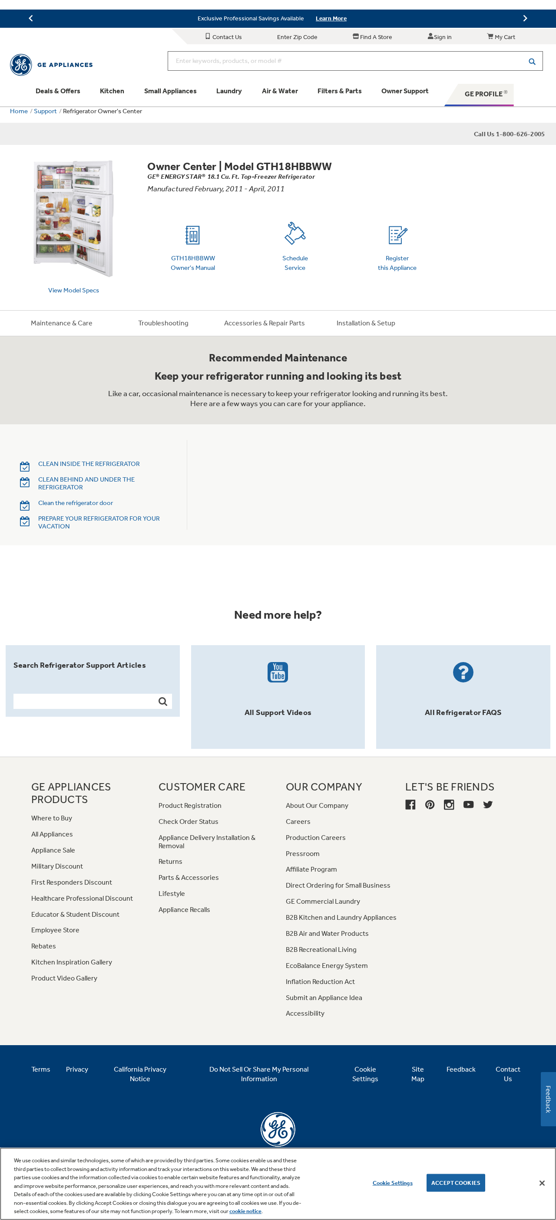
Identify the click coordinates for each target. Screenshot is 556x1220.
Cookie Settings (393, 1182)
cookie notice (245, 1211)
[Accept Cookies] (542, 1183)
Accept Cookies (455, 1182)
